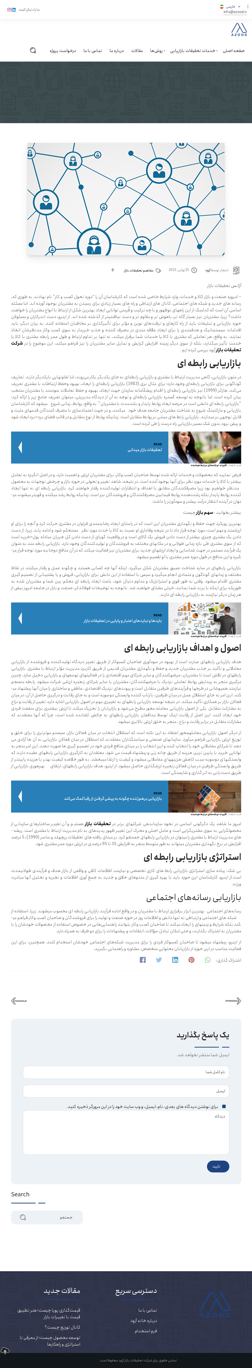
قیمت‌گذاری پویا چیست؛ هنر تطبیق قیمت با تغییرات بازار (48, 1313)
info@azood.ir (235, 12)
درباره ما (117, 51)
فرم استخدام (146, 1331)
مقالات (137, 51)
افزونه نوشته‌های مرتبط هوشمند (209, 465)
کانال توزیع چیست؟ (62, 1327)
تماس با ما (92, 51)
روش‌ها (156, 51)
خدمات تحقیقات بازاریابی (192, 51)
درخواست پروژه (62, 51)
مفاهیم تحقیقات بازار (138, 270)
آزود (207, 270)
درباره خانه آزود (143, 1320)
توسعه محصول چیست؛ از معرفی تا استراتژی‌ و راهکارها (50, 1341)
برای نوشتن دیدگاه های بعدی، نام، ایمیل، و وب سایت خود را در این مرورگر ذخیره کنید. (142, 1106)
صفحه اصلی (234, 51)
